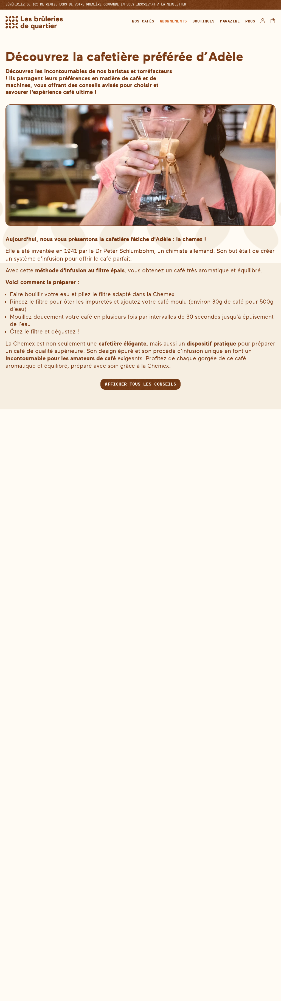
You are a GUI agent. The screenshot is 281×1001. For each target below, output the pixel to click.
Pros (250, 21)
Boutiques (203, 21)
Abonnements (173, 21)
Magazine (230, 21)
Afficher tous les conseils (140, 384)
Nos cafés (143, 21)
